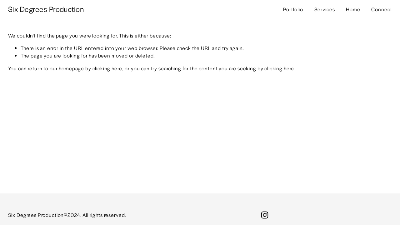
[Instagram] (264, 215)
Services (324, 9)
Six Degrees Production (46, 9)
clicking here (107, 68)
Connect (381, 9)
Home (353, 9)
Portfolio (293, 9)
